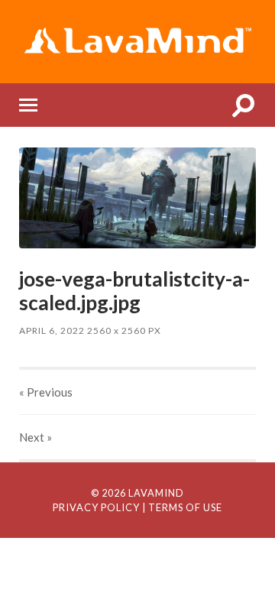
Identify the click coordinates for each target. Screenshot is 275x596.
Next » (35, 437)
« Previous (46, 392)
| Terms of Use (182, 507)
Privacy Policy (96, 507)
